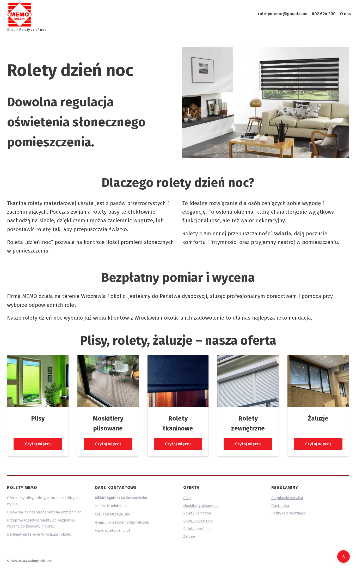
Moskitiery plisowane (201, 506)
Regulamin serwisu (287, 498)
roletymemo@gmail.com (283, 13)
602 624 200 (324, 13)
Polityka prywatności (288, 513)
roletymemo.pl (117, 530)
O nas (345, 13)
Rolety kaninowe (197, 513)
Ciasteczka (280, 506)
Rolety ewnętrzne (198, 521)
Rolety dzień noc (197, 528)
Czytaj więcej (38, 443)
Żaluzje (318, 418)
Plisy (38, 418)
